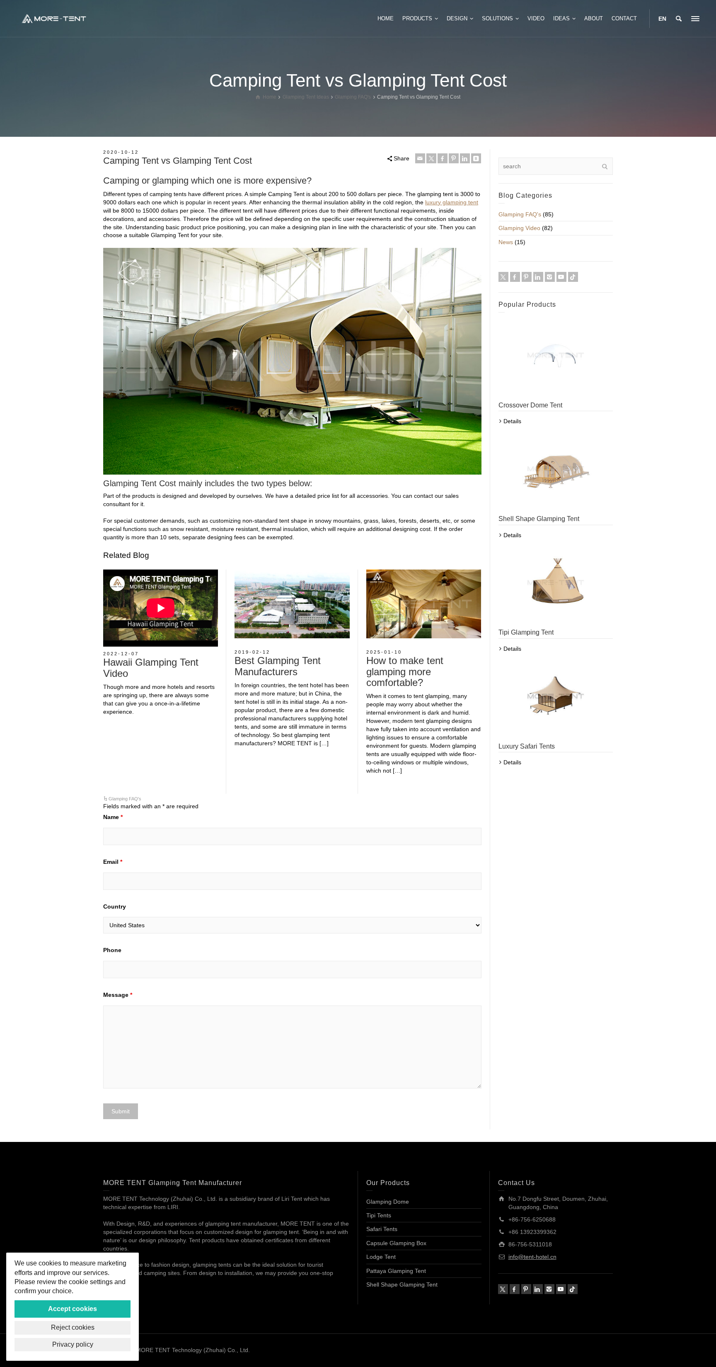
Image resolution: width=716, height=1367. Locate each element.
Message (117, 994)
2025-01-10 (384, 652)
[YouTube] (561, 277)
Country (114, 906)
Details (512, 421)
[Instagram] (550, 277)
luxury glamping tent (451, 202)
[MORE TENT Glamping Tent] (53, 18)
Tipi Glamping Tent (526, 632)
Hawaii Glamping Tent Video (150, 668)
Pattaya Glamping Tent (396, 1271)
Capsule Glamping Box (396, 1243)
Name (113, 817)
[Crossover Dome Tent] (555, 355)
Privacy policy (72, 1344)
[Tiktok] (573, 277)
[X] (431, 158)
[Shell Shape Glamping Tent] (555, 468)
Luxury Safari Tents (526, 746)
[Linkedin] (465, 158)
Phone (112, 950)
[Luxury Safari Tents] (555, 696)
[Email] (420, 158)
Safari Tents (381, 1229)
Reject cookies (72, 1327)
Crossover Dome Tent (530, 405)
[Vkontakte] (476, 158)
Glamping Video (519, 228)
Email (112, 861)
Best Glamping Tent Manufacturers (278, 666)
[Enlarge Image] (292, 604)
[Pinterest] (454, 158)
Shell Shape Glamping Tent (538, 518)
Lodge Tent (381, 1256)
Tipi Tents (378, 1215)
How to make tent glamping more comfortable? (404, 671)
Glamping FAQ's (125, 798)
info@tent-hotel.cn (532, 1256)
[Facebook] (443, 158)
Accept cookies (72, 1308)
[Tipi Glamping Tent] (555, 582)
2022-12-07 (121, 653)
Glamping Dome (387, 1201)
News (505, 242)
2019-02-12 (252, 652)
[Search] (678, 18)
